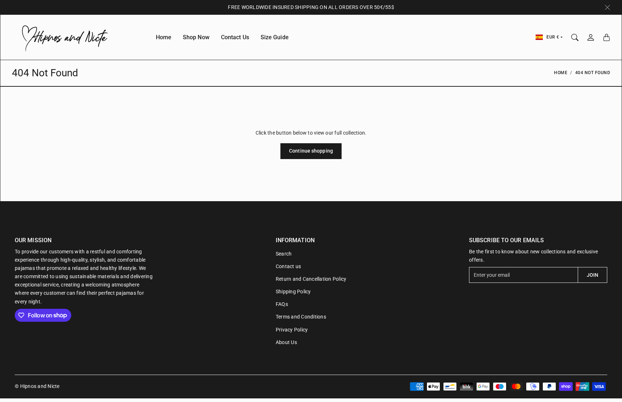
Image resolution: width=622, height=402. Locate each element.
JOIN (592, 275)
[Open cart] (606, 37)
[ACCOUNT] (591, 37)
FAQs (282, 304)
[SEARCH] (575, 37)
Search (284, 254)
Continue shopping (311, 151)
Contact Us (235, 37)
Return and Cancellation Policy (311, 279)
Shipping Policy (293, 291)
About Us (286, 342)
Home (163, 37)
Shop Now (196, 37)
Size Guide (275, 37)
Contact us (288, 266)
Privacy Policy (292, 330)
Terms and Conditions (301, 317)
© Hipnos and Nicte (37, 386)
